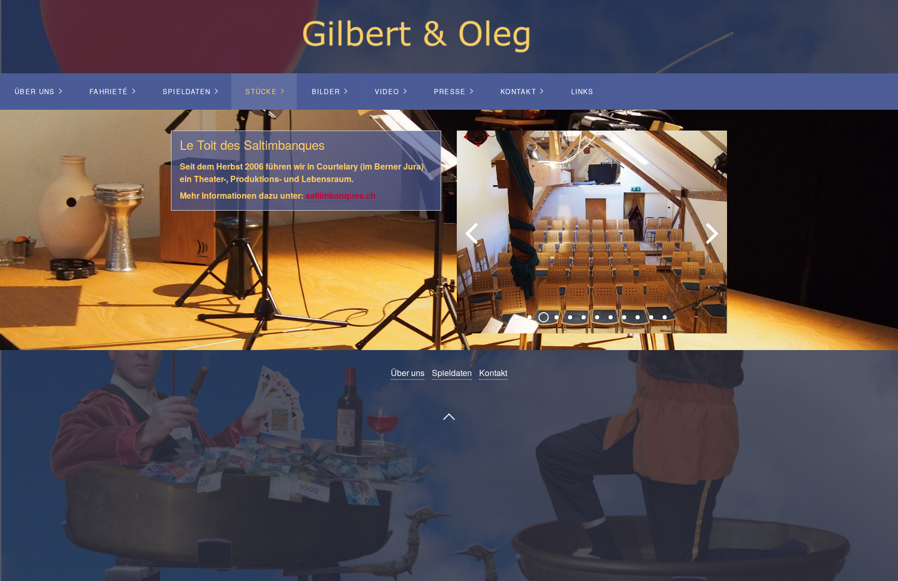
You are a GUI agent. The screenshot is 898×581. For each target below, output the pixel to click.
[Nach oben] (449, 415)
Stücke (261, 91)
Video (387, 91)
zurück (472, 240)
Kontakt (518, 91)
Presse (450, 91)
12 (664, 317)
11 (651, 317)
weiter (711, 240)
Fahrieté (108, 91)
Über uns (35, 91)
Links (582, 91)
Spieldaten (187, 91)
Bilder (326, 91)
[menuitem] (38, 91)
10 (637, 317)
